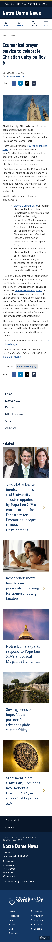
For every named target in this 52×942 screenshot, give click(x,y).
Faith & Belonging (26, 366)
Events (12, 924)
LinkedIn (37, 929)
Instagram (11, 869)
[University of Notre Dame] (26, 901)
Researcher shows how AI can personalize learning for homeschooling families (22, 587)
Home (6, 25)
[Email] (34, 83)
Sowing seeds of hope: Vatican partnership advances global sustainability (19, 719)
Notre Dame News (22, 13)
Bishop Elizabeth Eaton (26, 205)
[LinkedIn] (20, 83)
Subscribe (11, 421)
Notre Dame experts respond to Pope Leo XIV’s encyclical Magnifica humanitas (23, 653)
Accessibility (14, 933)
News (13, 36)
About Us (10, 427)
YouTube (10, 872)
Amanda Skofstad (15, 76)
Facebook (10, 861)
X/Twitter (10, 865)
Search (33, 25)
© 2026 (6, 881)
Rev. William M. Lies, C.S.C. (28, 290)
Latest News (12, 400)
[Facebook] (14, 83)
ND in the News (14, 414)
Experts (9, 407)
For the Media (12, 820)
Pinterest (10, 876)
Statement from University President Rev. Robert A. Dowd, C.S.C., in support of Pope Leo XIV (23, 790)
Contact (19, 25)
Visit (11, 929)
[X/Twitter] (27, 83)
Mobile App (14, 916)
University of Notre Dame (26, 4)
